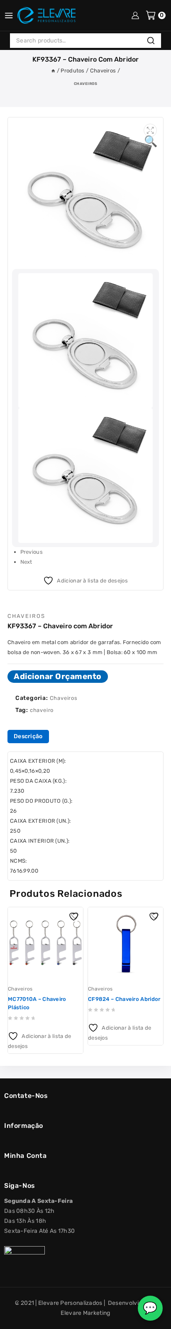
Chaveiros (85, 83)
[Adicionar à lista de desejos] (74, 915)
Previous (31, 552)
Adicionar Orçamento (58, 676)
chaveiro (42, 710)
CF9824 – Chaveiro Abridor (124, 999)
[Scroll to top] (13, 1319)
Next (26, 562)
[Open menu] (8, 15)
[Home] (53, 70)
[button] (150, 130)
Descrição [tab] (28, 736)
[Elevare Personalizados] (46, 15)
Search (153, 41)
